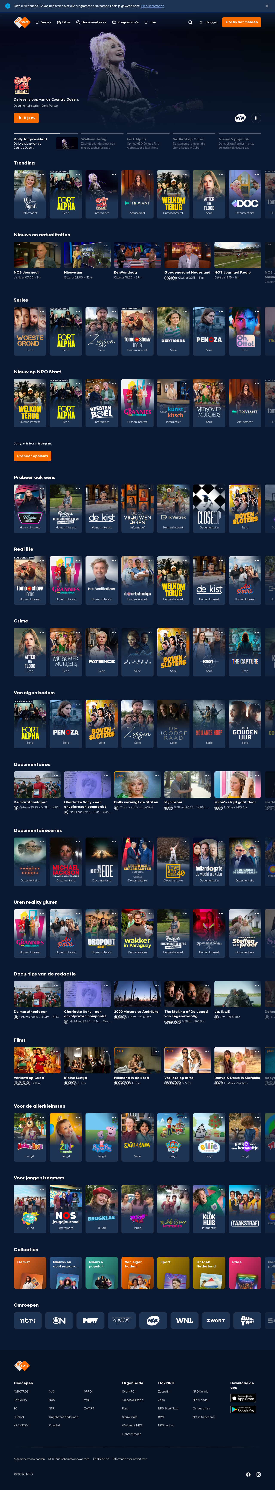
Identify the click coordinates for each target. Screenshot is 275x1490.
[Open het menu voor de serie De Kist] (114, 488)
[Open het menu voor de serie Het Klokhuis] (221, 1189)
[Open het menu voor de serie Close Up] (221, 488)
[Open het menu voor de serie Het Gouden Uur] (257, 704)
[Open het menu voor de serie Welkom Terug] (185, 174)
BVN (161, 1417)
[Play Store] (243, 1409)
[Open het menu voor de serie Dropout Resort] (114, 913)
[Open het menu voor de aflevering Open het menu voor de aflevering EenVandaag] (156, 245)
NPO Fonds (200, 1400)
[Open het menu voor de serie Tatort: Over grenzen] (221, 632)
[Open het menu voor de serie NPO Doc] (257, 174)
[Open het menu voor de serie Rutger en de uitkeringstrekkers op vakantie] (78, 488)
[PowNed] (90, 1320)
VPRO (88, 1391)
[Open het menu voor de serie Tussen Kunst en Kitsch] (185, 383)
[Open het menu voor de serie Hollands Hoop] (221, 704)
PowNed (54, 1425)
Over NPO (128, 1391)
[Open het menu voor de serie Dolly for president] (114, 174)
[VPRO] (122, 1320)
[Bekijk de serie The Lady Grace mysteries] (173, 1209)
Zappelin (164, 1391)
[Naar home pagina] (22, 22)
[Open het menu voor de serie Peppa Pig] (114, 1117)
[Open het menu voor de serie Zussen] (114, 311)
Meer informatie (152, 6)
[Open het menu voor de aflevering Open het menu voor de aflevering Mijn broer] (206, 775)
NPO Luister (165, 1425)
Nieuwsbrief (129, 1417)
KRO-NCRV (21, 1425)
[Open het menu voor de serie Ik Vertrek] (185, 488)
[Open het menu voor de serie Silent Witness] (149, 632)
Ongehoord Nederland (63, 1417)
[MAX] (153, 1320)
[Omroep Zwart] (216, 1320)
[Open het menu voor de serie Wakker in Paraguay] (149, 913)
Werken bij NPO (132, 1425)
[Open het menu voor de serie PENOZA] (221, 311)
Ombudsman (201, 1408)
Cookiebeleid (101, 1459)
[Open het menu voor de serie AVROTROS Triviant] (149, 174)
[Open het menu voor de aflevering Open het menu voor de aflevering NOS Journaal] (56, 245)
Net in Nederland (204, 1417)
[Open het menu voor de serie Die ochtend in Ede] (114, 841)
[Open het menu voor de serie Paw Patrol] (185, 1117)
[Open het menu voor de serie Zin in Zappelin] (78, 1117)
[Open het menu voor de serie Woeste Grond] (42, 311)
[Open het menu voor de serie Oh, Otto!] (257, 311)
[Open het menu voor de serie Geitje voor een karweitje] (257, 1117)
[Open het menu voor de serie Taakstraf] (257, 1189)
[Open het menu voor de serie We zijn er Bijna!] (42, 174)
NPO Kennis (200, 1391)
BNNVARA (20, 1400)
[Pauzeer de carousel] (256, 118)
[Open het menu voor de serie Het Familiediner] (114, 560)
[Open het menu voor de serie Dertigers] (185, 311)
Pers (125, 1408)
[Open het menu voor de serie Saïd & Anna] (149, 1117)
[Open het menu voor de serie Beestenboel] (114, 383)
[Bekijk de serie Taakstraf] (245, 1209)
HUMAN (19, 1417)
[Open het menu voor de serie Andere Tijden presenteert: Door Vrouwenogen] (149, 488)
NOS (52, 1400)
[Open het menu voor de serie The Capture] (257, 632)
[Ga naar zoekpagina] (190, 22)
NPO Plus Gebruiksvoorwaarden (69, 1459)
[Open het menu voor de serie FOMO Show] (149, 311)
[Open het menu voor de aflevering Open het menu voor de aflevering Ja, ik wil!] (257, 985)
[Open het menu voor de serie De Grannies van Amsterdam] (149, 383)
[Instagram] (258, 1475)
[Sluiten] (267, 6)
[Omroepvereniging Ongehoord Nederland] (59, 1320)
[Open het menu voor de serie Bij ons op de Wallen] (221, 913)
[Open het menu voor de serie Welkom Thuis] (149, 1189)
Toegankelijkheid (132, 1400)
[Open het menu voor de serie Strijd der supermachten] (149, 841)
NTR (51, 1408)
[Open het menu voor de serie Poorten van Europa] (42, 841)
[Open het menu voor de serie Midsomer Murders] (221, 383)
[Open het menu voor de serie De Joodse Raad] (185, 704)
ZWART (89, 1408)
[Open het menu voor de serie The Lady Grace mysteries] (185, 1189)
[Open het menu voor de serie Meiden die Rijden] (42, 488)
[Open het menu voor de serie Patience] (114, 632)
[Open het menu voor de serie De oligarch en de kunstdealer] (257, 841)
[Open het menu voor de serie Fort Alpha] (78, 174)
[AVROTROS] (247, 1320)
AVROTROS (21, 1391)
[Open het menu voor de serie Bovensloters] (257, 488)
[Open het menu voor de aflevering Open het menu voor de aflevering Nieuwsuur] (106, 245)
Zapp (161, 1400)
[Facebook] (248, 1475)
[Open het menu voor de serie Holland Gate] (221, 841)
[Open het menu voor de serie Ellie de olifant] (221, 1117)
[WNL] (185, 1320)
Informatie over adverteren (130, 1459)
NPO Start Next (168, 1408)
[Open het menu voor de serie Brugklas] (114, 1189)
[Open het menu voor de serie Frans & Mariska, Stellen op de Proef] (257, 913)
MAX (52, 1391)
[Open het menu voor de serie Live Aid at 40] (185, 841)
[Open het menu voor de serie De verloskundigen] (149, 560)
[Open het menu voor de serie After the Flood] (221, 174)
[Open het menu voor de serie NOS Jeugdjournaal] (78, 1189)
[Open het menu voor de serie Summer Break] (42, 1189)
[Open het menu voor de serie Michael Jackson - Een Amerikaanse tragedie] (78, 841)
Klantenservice (131, 1434)
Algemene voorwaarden (29, 1459)
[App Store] (243, 1398)
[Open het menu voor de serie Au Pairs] (257, 560)
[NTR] (28, 1320)
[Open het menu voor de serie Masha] (42, 1117)
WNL (87, 1400)
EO (15, 1408)
